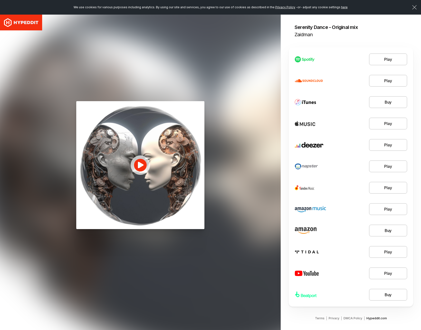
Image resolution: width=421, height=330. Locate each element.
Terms (320, 318)
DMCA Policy (353, 318)
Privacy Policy (285, 7)
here (344, 7)
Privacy (334, 318)
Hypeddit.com (376, 318)
